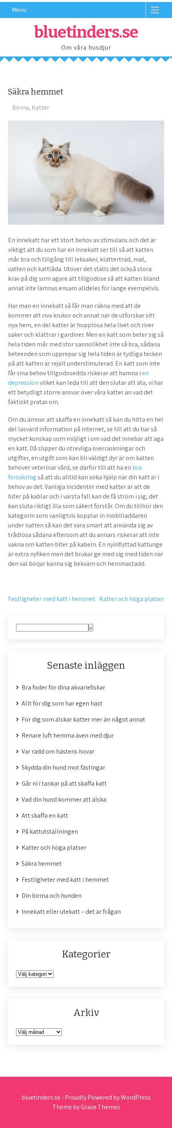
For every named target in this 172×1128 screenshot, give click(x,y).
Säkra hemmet (42, 863)
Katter (40, 107)
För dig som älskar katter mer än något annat (83, 719)
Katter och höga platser (131, 599)
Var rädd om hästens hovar (58, 751)
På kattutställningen (50, 831)
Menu (19, 10)
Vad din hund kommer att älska (64, 799)
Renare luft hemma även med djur (68, 735)
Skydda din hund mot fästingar (63, 767)
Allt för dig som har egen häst (62, 703)
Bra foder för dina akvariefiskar (63, 687)
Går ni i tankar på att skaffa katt (64, 783)
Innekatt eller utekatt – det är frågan (71, 911)
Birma (20, 107)
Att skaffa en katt (45, 815)
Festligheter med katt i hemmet (51, 599)
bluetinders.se (86, 32)
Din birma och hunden (52, 895)
